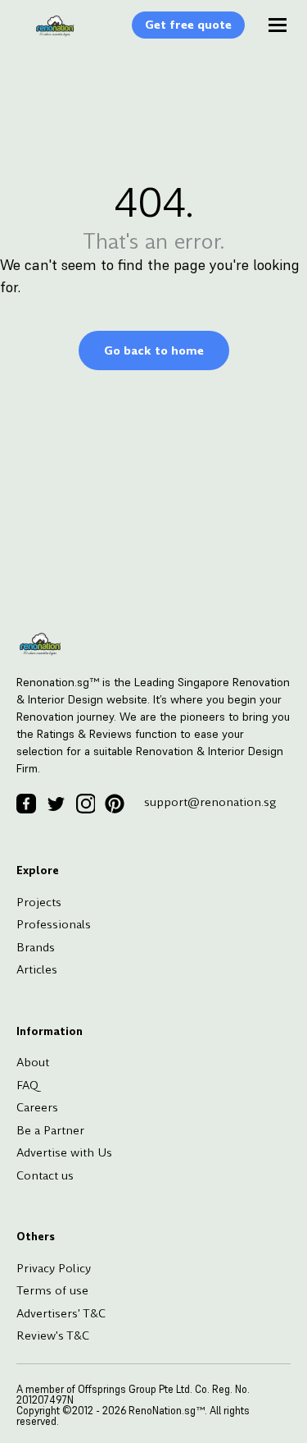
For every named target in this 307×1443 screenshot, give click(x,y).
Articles (36, 969)
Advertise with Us (64, 1152)
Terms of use (52, 1290)
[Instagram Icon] (85, 803)
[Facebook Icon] (26, 803)
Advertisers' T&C (61, 1313)
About (32, 1062)
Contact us (45, 1175)
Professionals (53, 924)
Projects (38, 902)
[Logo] (46, 34)
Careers (37, 1107)
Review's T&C (52, 1335)
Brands (35, 947)
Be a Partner (50, 1130)
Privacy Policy (53, 1268)
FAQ (27, 1085)
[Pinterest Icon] (114, 803)
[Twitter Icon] (55, 803)
